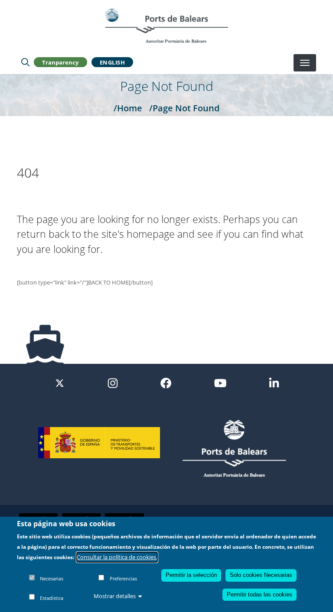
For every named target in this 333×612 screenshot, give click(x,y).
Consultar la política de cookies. (117, 557)
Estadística (51, 598)
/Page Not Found (184, 108)
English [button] (112, 62)
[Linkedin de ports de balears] (274, 382)
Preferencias (123, 578)
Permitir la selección (191, 575)
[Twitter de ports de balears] (60, 382)
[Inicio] (166, 25)
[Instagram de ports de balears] (112, 382)
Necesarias (51, 578)
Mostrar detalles (115, 596)
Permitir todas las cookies (259, 594)
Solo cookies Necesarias (261, 575)
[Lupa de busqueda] (25, 62)
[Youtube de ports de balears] (220, 382)
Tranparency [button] (60, 62)
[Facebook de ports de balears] (166, 382)
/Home (128, 108)
